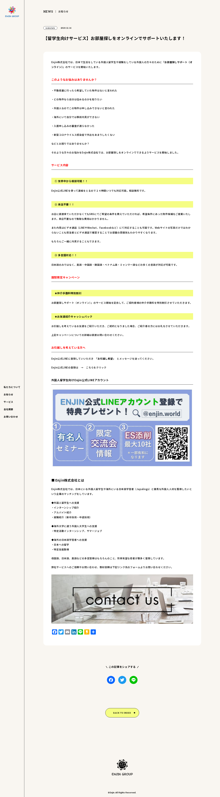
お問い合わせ (11, 416)
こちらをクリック (96, 367)
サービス (8, 401)
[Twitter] (122, 680)
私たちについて (12, 387)
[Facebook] (111, 680)
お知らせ (8, 394)
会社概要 (8, 409)
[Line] (133, 680)
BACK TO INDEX (122, 712)
